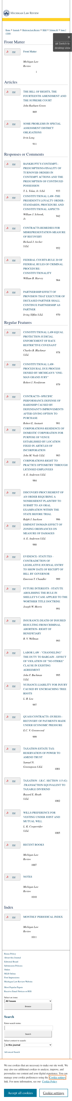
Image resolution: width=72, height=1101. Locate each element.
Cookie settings (57, 1077)
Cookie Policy (49, 1081)
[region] (36, 1080)
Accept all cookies (20, 1093)
